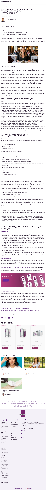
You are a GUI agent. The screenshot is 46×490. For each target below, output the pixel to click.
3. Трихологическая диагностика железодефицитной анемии (14, 32)
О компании (13, 426)
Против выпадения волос (3, 450)
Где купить (13, 433)
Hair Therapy (5, 237)
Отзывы (13, 431)
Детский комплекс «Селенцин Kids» (5, 472)
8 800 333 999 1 (26, 433)
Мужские (3, 429)
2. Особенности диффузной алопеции (10, 30)
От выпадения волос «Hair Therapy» (4, 461)
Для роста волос (4, 426)
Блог (12, 428)
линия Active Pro (33, 240)
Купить (5, 347)
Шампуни (3, 422)
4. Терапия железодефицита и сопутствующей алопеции (14, 34)
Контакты (13, 435)
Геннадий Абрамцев (11, 19)
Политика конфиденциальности (7, 485)
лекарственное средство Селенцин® (29, 243)
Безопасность (14, 439)
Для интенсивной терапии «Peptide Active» (5, 468)
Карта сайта (13, 437)
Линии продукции (4, 458)
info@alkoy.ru (25, 430)
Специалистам (14, 424)
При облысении (4, 427)
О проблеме (13, 422)
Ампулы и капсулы (5, 475)
